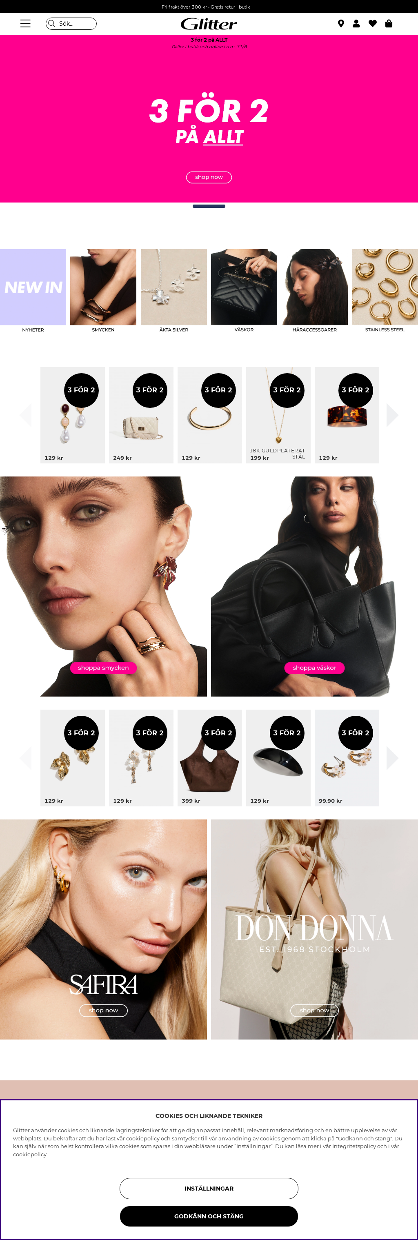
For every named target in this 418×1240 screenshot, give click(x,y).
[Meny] (26, 23)
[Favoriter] (377, 24)
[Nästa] (393, 415)
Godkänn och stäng (209, 1216)
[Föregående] (25, 415)
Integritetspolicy (354, 1146)
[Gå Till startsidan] (209, 23)
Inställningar (209, 1188)
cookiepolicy (30, 1154)
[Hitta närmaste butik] (342, 24)
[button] (361, 24)
